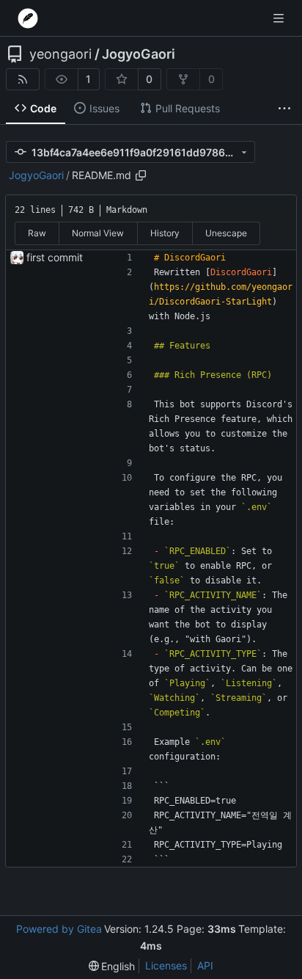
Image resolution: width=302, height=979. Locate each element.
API (205, 965)
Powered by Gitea (59, 928)
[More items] (284, 108)
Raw (37, 233)
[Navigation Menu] (280, 18)
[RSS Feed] (23, 79)
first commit (54, 257)
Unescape (226, 233)
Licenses (166, 965)
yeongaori (60, 54)
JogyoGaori (138, 54)
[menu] (112, 966)
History (165, 233)
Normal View (98, 233)
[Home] (27, 18)
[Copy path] (141, 175)
